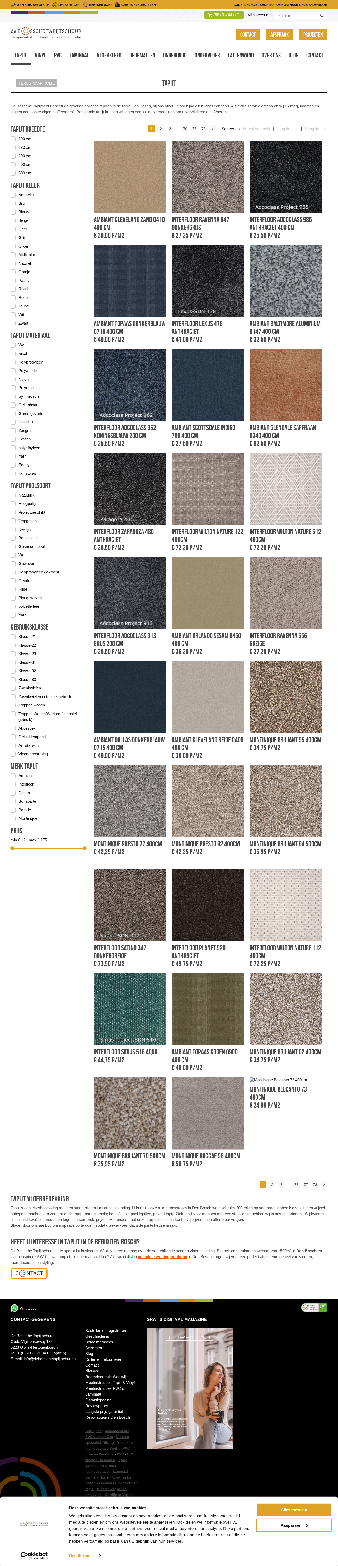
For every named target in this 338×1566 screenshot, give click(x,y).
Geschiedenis (97, 1336)
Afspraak (279, 34)
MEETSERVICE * (100, 4)
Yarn (22, 456)
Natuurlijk (26, 495)
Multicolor (26, 254)
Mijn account (258, 15)
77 (194, 129)
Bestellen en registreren (105, 1330)
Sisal (22, 353)
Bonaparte (27, 801)
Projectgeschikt (31, 512)
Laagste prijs (287, 128)
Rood (23, 289)
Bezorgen (93, 1348)
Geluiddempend (32, 736)
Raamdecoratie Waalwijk (106, 1376)
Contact (248, 34)
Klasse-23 (27, 653)
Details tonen (81, 1555)
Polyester (26, 387)
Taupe (23, 306)
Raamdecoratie (117, 1431)
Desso (24, 793)
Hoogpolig (27, 503)
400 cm (24, 164)
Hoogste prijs (316, 128)
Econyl (24, 465)
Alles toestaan (294, 1510)
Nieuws (91, 1371)
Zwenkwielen (29, 688)
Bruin (22, 203)
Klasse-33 (27, 679)
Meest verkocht (256, 128)
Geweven (26, 563)
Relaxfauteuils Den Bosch (107, 1417)
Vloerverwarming (33, 754)
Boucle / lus (28, 538)
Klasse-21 (27, 636)
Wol (21, 345)
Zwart (23, 323)
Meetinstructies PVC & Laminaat (105, 1391)
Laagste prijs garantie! (104, 1411)
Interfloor (26, 784)
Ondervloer (207, 55)
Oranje (24, 271)
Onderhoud (175, 55)
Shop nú (267, 4)
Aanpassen (291, 1525)
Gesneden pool (31, 546)
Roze (23, 297)
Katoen (24, 439)
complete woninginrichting (162, 1256)
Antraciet (26, 195)
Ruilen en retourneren (103, 1359)
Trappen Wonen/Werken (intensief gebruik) (47, 716)
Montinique (27, 818)
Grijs (22, 237)
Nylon (23, 379)
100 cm (24, 138)
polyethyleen (29, 447)
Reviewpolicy (96, 1405)
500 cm (24, 173)
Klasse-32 (27, 671)
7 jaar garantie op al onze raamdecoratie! (106, 1466)
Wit (21, 314)
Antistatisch (28, 745)
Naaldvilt (25, 422)
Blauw (23, 212)
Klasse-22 (27, 645)
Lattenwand (241, 55)
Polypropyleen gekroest (38, 572)
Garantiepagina (98, 1400)
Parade (24, 810)
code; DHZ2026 (245, 4)
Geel (22, 229)
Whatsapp (28, 1308)
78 (203, 129)
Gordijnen (93, 1431)
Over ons (271, 55)
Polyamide (27, 370)
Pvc (58, 55)
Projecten (313, 34)
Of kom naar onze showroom (302, 4)
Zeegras (25, 430)
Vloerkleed (109, 55)
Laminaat (79, 55)
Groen (23, 246)
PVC (120, 1454)
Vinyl (40, 55)
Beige (23, 220)
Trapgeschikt (29, 520)
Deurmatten (142, 55)
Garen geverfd (30, 413)
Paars (23, 280)
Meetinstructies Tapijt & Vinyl (110, 1382)
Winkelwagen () (227, 15)
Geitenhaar (27, 404)
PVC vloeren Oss (99, 1437)
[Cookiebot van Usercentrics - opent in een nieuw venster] (34, 1556)
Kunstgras (27, 473)
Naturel (24, 263)
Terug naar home (36, 83)
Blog (293, 55)
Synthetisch (28, 396)
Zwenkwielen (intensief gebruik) (45, 696)
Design (24, 529)
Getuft (23, 580)
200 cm (24, 156)
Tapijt (21, 55)
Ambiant (25, 775)
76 (185, 129)
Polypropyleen (30, 362)
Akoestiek (27, 728)
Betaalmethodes (99, 1342)
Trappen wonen (31, 705)
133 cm (24, 147)
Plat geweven (30, 598)
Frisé (22, 589)
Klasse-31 (27, 662)
